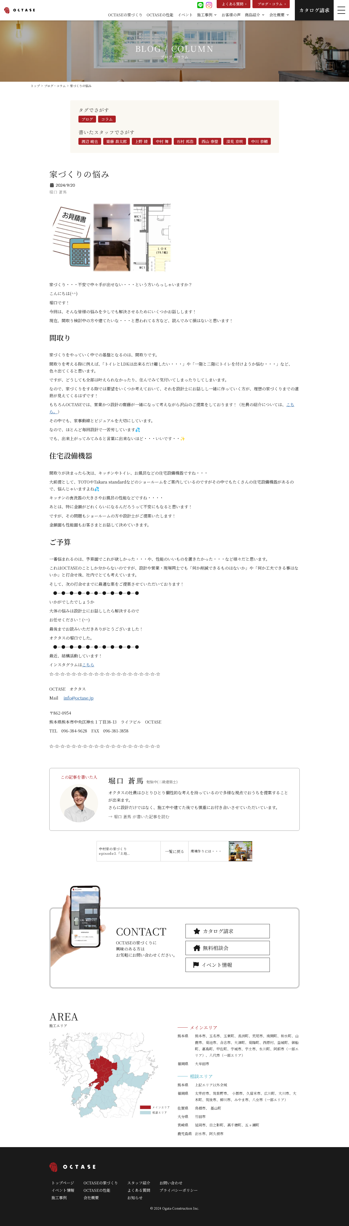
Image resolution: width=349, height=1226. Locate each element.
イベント (185, 14)
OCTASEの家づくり (125, 14)
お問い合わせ (170, 1182)
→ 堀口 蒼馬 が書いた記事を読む (138, 817)
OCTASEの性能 (160, 14)
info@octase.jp (79, 698)
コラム (107, 119)
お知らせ (135, 1197)
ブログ (87, 119)
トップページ (62, 1182)
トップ (35, 86)
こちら (88, 665)
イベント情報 (62, 1190)
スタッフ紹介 (138, 1182)
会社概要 (91, 1197)
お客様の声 (231, 14)
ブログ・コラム (55, 86)
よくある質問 (138, 1190)
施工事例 (59, 1197)
